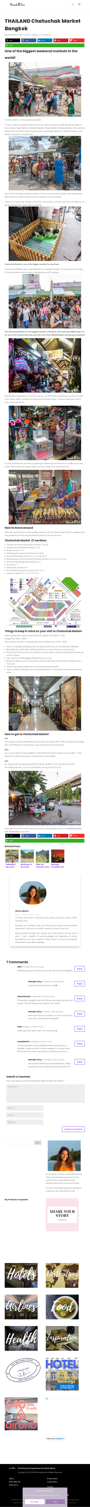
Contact (50, 1487)
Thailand (35, 35)
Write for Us (13, 1485)
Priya (19, 1026)
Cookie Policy (52, 1482)
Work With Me (14, 1482)
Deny (55, 1502)
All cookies (35, 1502)
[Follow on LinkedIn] (67, 1495)
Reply (79, 968)
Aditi (19, 967)
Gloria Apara (12, 35)
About (11, 1478)
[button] (12, 40)
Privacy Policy (52, 1478)
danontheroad (23, 996)
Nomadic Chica (34, 981)
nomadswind (23, 1041)
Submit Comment (73, 1129)
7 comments (45, 35)
